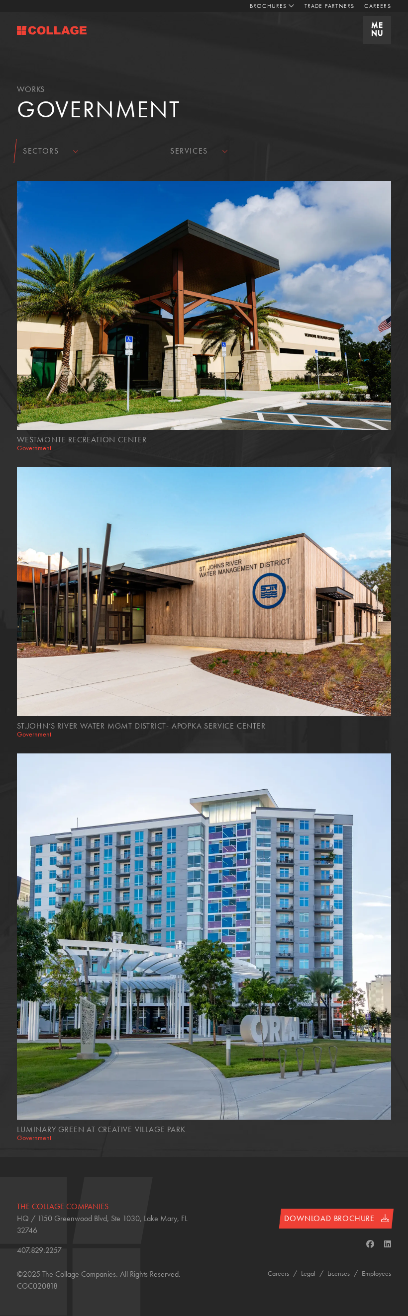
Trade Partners (330, 6)
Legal (308, 1273)
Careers (377, 6)
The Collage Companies (62, 1206)
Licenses (338, 1273)
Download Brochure (330, 1218)
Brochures (268, 6)
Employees (376, 1273)
